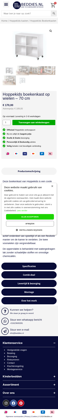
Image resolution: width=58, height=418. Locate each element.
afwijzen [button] (29, 223)
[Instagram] (6, 403)
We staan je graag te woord (22, 313)
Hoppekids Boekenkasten (43, 20)
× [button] (52, 186)
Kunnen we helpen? (21, 309)
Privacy (27, 416)
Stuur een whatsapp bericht (26, 319)
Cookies (34, 416)
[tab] (29, 171)
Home (4, 20)
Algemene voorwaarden (14, 416)
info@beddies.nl (17, 333)
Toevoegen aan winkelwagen (33, 122)
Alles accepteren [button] (30, 217)
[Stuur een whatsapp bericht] (5, 321)
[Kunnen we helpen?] (5, 311)
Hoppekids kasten (19, 20)
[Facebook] (13, 403)
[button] (6, 4)
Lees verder (22, 210)
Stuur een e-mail (19, 329)
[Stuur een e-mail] (5, 331)
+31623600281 (16, 323)
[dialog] (29, 209)
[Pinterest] (21, 403)
